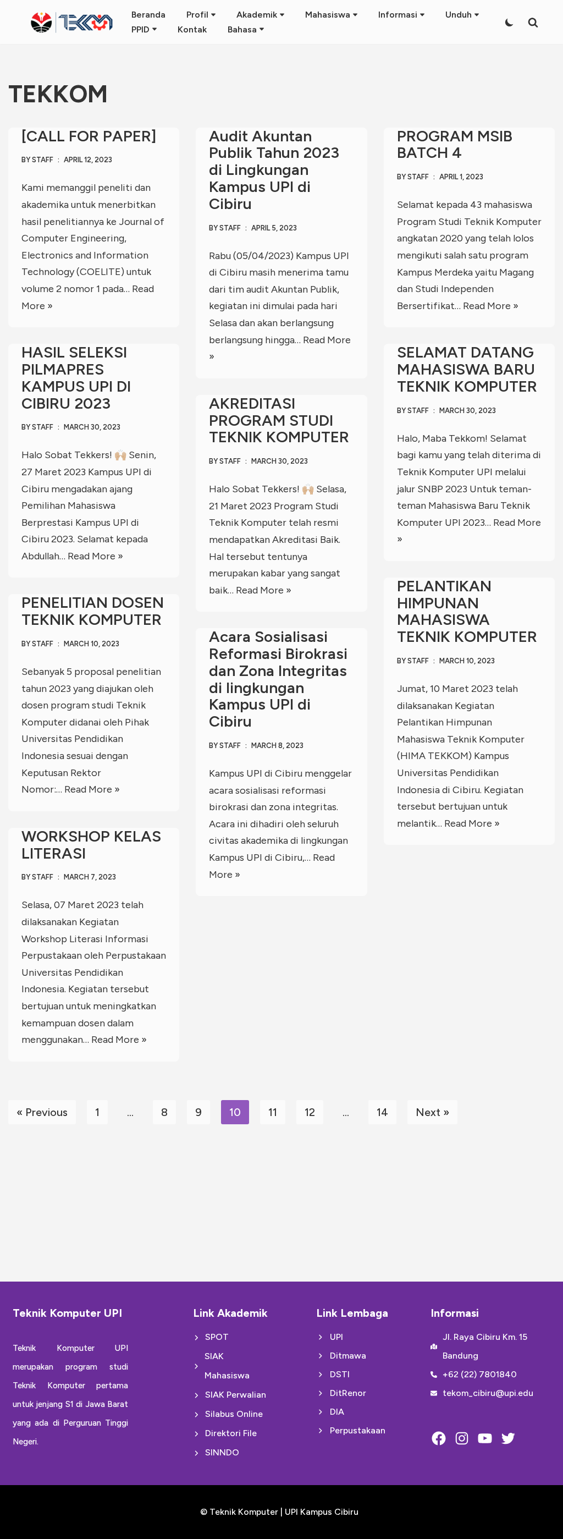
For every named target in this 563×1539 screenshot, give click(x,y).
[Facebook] (438, 1438)
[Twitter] (508, 1438)
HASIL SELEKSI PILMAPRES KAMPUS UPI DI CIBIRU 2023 (76, 377)
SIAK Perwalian (235, 1394)
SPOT (217, 1337)
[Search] (533, 22)
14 (382, 1112)
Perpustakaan (357, 1430)
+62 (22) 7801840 (480, 1374)
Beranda (148, 14)
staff (42, 160)
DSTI (340, 1374)
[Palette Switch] (509, 22)
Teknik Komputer (244, 1512)
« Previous (42, 1112)
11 (272, 1112)
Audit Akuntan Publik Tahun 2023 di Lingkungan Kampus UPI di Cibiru (274, 170)
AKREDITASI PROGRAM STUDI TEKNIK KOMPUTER (279, 420)
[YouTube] (485, 1438)
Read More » (490, 306)
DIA (337, 1411)
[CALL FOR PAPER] (88, 136)
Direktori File (231, 1433)
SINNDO (222, 1452)
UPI (336, 1337)
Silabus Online (234, 1414)
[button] (213, 15)
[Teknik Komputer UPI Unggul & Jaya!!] (71, 22)
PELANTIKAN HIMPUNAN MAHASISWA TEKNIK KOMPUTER (467, 611)
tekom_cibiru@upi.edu (488, 1393)
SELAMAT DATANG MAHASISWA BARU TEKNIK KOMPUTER (467, 369)
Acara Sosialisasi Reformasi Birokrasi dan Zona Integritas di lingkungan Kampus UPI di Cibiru (278, 678)
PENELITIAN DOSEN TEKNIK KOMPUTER (92, 611)
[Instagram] (462, 1438)
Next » (432, 1112)
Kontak (192, 29)
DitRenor (348, 1393)
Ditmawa (348, 1355)
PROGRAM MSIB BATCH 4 (454, 144)
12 (310, 1112)
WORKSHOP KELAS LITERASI (91, 844)
